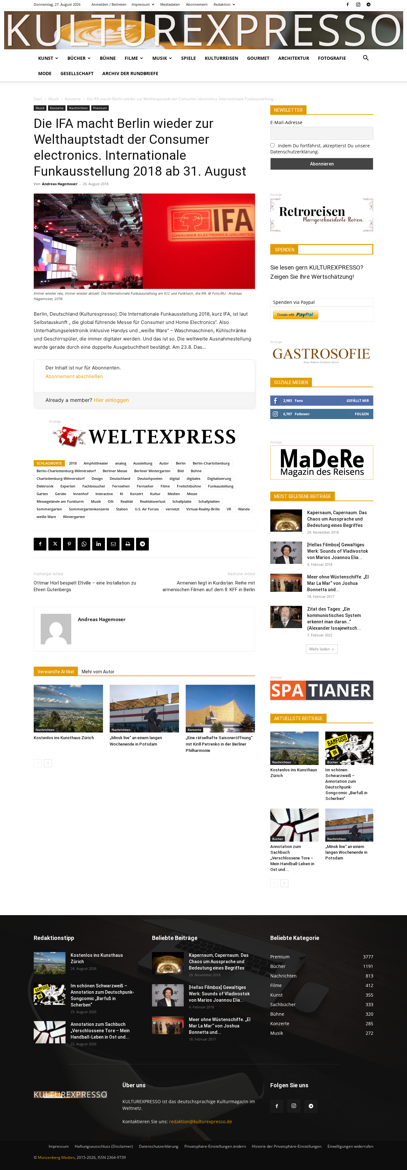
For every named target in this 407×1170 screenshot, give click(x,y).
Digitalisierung (219, 478)
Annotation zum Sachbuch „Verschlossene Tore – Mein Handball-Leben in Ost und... (292, 858)
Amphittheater (96, 463)
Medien (174, 493)
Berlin (181, 463)
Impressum (141, 4)
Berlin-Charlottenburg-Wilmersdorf (66, 470)
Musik (159, 58)
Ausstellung (142, 463)
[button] (365, 59)
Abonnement (197, 4)
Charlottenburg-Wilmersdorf (61, 478)
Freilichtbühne (189, 486)
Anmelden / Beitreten (109, 4)
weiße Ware (46, 516)
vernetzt (172, 509)
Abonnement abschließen (74, 376)
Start (38, 99)
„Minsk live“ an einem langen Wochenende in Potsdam (346, 852)
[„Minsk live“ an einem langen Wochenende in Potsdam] (144, 708)
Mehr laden (319, 649)
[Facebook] (347, 4)
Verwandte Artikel (56, 671)
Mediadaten (170, 4)
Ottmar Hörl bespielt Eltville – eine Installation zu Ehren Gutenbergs (85, 586)
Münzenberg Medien (56, 1157)
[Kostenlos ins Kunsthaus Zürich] (68, 708)
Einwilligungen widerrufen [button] (350, 1146)
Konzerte (73, 99)
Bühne (108, 58)
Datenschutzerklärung (158, 1146)
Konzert (136, 493)
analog (120, 463)
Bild (180, 470)
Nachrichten (78, 108)
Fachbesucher (93, 486)
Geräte (60, 493)
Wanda (244, 509)
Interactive (104, 493)
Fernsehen (121, 486)
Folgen (362, 413)
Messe (192, 493)
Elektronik (45, 486)
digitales (193, 478)
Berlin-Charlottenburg (211, 463)
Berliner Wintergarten (152, 470)
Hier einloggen (111, 400)
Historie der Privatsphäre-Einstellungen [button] (286, 1146)
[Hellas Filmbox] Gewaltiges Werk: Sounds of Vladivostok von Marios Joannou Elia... (337, 551)
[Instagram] (358, 4)
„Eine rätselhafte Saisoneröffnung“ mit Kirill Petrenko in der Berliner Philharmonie (219, 744)
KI (121, 493)
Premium (100, 108)
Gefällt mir (358, 400)
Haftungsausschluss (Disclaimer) (104, 1146)
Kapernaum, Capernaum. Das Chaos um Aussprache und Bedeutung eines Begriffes (337, 519)
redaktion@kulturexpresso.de (200, 1121)
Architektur (293, 58)
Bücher (76, 58)
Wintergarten (74, 516)
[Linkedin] (98, 544)
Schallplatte (181, 501)
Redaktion (222, 4)
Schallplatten (209, 501)
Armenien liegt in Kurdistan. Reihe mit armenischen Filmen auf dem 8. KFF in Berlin (208, 586)
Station (122, 509)
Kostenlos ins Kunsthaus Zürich (64, 737)
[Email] (113, 544)
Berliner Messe (115, 470)
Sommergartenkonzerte (89, 509)
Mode (45, 73)
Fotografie (332, 58)
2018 (73, 463)
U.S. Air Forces (147, 509)
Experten (67, 486)
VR (229, 509)
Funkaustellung (220, 486)
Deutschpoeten (149, 478)
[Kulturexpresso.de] (203, 30)
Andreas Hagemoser (60, 183)
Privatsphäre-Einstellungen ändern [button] (215, 1146)
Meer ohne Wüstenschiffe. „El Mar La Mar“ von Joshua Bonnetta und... (338, 583)
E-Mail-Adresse (286, 122)
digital (174, 478)
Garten (42, 493)
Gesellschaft (76, 73)
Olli (111, 501)
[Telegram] (368, 4)
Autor (164, 463)
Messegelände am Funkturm (60, 501)
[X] (54, 544)
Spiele (188, 58)
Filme (131, 58)
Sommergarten (49, 509)
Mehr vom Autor (98, 671)
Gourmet (258, 58)
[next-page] (48, 763)
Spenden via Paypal (294, 302)
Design (97, 478)
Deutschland (120, 478)
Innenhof (80, 493)
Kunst (45, 58)
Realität (127, 501)
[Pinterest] (69, 544)
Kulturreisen (221, 58)
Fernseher (145, 486)
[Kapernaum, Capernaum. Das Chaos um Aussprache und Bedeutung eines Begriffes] (286, 520)
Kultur (155, 493)
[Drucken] (127, 544)
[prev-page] (38, 763)
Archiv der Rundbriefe (130, 73)
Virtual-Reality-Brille (203, 509)
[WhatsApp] (84, 544)
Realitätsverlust (152, 501)
